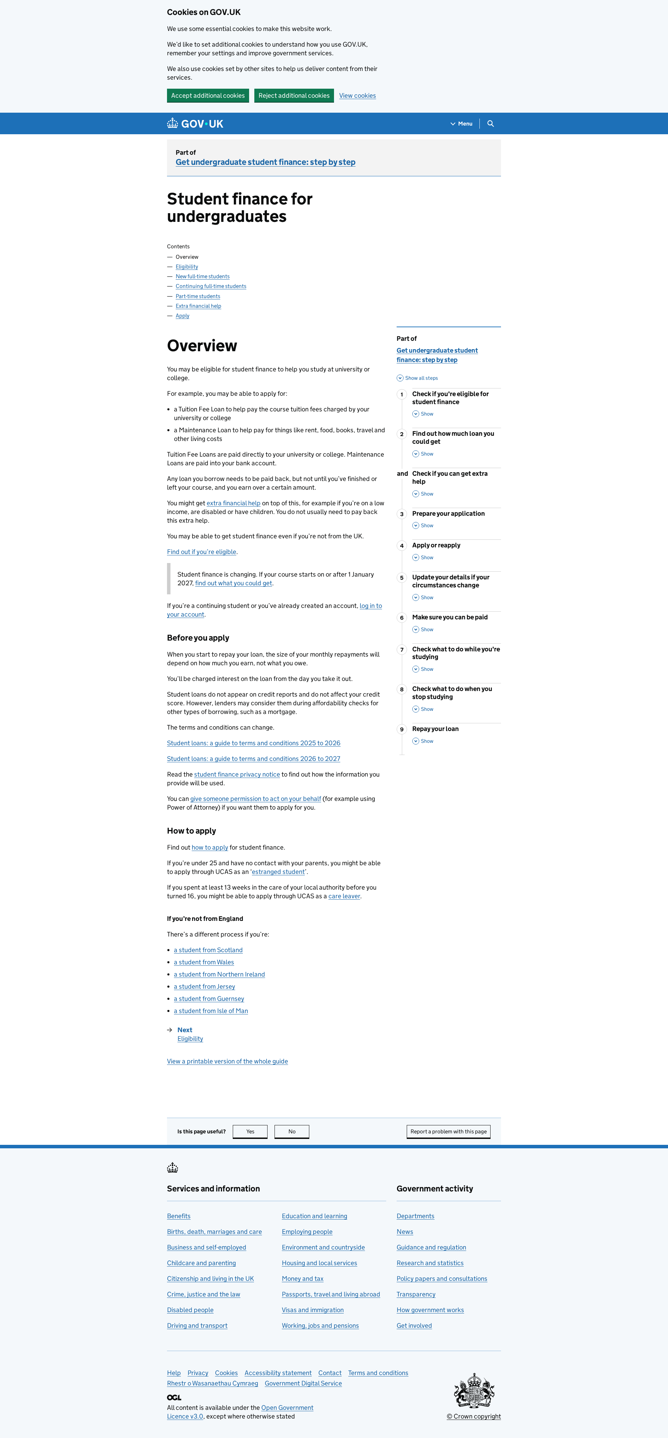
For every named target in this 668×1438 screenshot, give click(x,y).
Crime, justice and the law (203, 1294)
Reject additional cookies (294, 95)
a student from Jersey (204, 986)
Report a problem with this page (449, 1131)
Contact (330, 1373)
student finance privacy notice (237, 774)
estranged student (278, 872)
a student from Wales (204, 962)
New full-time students (203, 276)
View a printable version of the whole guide (227, 1061)
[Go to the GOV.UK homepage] (195, 123)
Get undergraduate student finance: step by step (266, 162)
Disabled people (190, 1310)
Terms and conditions (378, 1373)
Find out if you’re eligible (201, 552)
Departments (416, 1216)
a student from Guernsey (209, 999)
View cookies (357, 95)
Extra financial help (198, 306)
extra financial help (234, 503)
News (405, 1232)
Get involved (414, 1325)
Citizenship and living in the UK (210, 1279)
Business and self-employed (206, 1247)
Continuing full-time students (211, 286)
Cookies (226, 1373)
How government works (430, 1310)
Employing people (307, 1232)
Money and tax (303, 1279)
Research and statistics (430, 1263)
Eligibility (187, 266)
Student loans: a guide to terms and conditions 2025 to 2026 (254, 743)
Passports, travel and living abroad (331, 1294)
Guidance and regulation (431, 1247)
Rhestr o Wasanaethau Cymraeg (212, 1383)
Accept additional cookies (208, 95)
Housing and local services (319, 1263)
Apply (182, 315)
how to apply (210, 847)
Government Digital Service (303, 1383)
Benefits (179, 1216)
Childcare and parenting (201, 1263)
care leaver (344, 896)
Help (174, 1373)
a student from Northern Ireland (219, 974)
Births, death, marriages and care (214, 1232)
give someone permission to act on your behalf (255, 799)
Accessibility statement (278, 1373)
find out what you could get (233, 583)
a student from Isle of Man (211, 1011)
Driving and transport (197, 1325)
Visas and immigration (313, 1310)
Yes (257, 1131)
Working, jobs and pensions (320, 1325)
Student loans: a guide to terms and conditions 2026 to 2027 (253, 759)
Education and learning (314, 1216)
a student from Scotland (208, 950)
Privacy (198, 1373)
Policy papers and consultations (442, 1279)
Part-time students (198, 296)
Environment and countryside (323, 1247)
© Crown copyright (474, 1416)
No (298, 1131)
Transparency (416, 1294)
